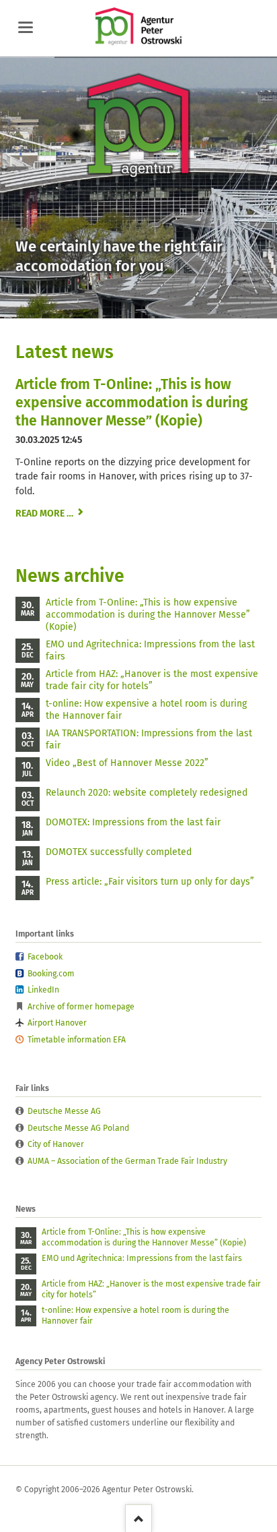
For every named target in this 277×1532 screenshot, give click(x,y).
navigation (25, 27)
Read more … (49, 513)
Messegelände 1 (130, 306)
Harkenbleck (147, 306)
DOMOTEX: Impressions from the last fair (133, 822)
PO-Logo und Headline (114, 306)
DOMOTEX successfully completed (119, 852)
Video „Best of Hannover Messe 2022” (127, 763)
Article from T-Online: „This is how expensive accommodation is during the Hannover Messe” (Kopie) (131, 403)
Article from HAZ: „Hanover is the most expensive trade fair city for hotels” (152, 680)
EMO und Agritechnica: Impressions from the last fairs (150, 650)
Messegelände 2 (163, 306)
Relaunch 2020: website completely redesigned (146, 792)
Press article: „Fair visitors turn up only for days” (150, 881)
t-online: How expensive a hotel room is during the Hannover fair (146, 709)
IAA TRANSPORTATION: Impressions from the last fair (149, 739)
